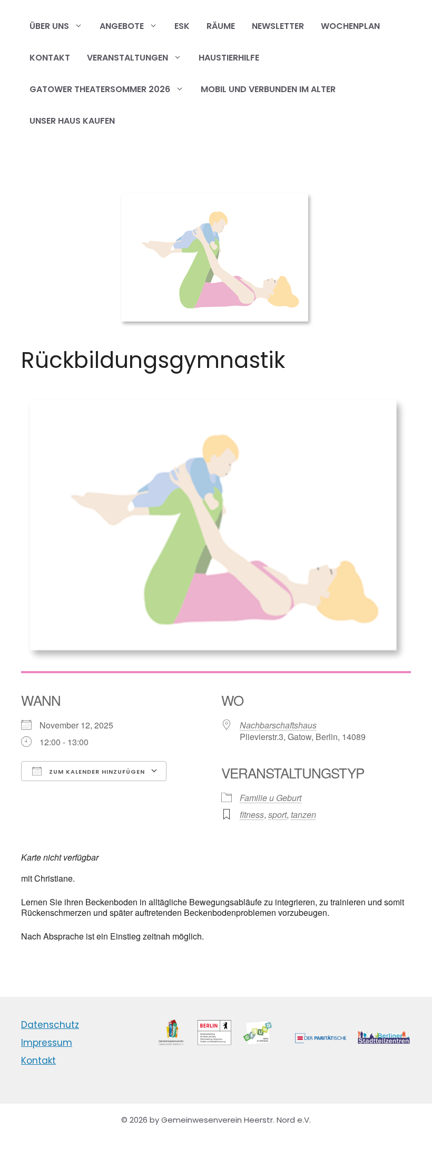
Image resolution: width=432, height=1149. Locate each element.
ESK (182, 26)
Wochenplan (350, 26)
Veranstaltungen (127, 58)
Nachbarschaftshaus (278, 725)
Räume (221, 26)
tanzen (303, 814)
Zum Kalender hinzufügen (96, 771)
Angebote (122, 26)
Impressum (46, 1042)
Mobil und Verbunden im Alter (268, 89)
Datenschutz (50, 1024)
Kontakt (50, 58)
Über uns (49, 26)
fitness (252, 814)
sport (277, 814)
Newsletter (278, 26)
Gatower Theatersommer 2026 (100, 89)
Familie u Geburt (270, 798)
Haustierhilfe (229, 58)
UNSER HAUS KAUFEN (72, 121)
